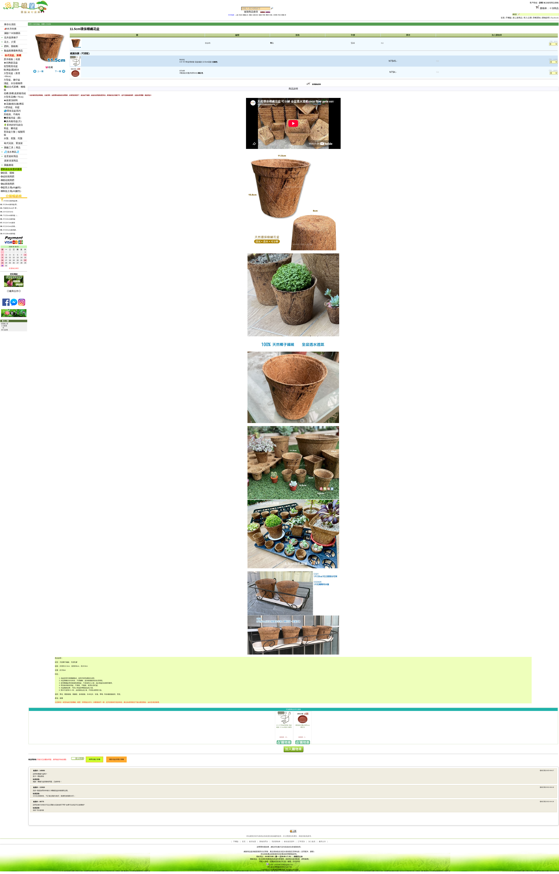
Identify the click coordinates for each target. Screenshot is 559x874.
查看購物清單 (316, 84)
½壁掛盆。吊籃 (12, 107)
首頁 (503, 18)
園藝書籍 (8, 165)
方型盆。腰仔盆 (12, 80)
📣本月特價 (10, 29)
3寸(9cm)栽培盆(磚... (10, 201)
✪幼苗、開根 (7, 173)
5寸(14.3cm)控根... (9, 226)
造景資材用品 (11, 156)
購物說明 (546, 18)
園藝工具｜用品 (12, 147)
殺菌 (260, 15)
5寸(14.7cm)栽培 (9, 223)
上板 (237, 15)
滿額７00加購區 (12, 33)
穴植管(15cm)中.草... (10, 208)
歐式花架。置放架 (13, 143)
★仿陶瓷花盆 (11, 62)
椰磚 (267, 15)
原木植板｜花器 (12, 59)
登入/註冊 (528, 18)
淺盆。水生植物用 (13, 83)
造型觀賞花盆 (11, 66)
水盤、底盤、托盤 (13, 138)
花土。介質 (10, 42)
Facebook (555, 18)
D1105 (48, 24)
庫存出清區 (10, 24)
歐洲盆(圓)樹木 (11, 69)
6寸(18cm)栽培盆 (9, 233)
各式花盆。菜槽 (13, 55)
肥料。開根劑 (11, 46)
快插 (240, 15)
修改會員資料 (289, 841)
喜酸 (250, 15)
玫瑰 (270, 15)
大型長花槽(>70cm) (13, 97)
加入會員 (311, 841)
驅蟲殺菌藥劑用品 (13, 50)
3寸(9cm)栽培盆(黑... (10, 204)
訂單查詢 (301, 841)
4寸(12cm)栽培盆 (9, 219)
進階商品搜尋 (252, 11)
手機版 (509, 18)
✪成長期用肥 (7, 176)
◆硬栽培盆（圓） (13, 118)
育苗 (263, 15)
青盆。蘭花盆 (11, 128)
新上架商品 (517, 18)
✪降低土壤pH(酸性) (11, 191)
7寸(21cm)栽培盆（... (10, 215)
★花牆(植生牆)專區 (14, 104)
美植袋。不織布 (12, 114)
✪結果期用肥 (7, 184)
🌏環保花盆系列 (12, 111)
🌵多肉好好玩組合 (13, 125)
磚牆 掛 (283, 15)
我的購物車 (276, 841)
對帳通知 (537, 18)
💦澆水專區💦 (11, 152)
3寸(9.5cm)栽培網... (10, 230)
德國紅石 (245, 15)
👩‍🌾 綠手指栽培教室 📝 (520, 14)
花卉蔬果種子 (11, 37)
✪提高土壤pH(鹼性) (11, 187)
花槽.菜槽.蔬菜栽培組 (15, 93)
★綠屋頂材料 (11, 100)
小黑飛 (275, 15)
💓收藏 (49, 67)
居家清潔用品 (11, 160)
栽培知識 (252, 841)
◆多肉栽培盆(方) (13, 121)
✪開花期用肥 (7, 180)
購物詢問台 (263, 841)
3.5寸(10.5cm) (8, 212)
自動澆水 (255, 15)
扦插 (279, 15)
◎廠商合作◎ (14, 291)
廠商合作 (322, 841)
